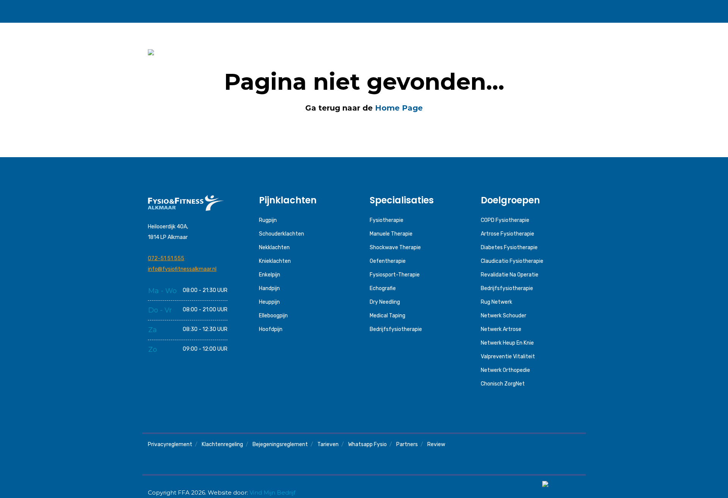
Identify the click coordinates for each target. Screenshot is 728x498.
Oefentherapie (388, 261)
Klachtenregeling (222, 444)
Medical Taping (387, 315)
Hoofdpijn (270, 329)
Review (436, 444)
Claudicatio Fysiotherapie (512, 261)
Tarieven (328, 444)
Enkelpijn (269, 275)
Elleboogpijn (273, 315)
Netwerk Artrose (501, 329)
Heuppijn (269, 302)
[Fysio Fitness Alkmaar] (185, 11)
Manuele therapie (391, 234)
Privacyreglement (170, 444)
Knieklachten (275, 261)
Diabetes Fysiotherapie (509, 247)
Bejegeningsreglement (280, 444)
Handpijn (269, 288)
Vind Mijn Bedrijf (272, 492)
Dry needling (385, 302)
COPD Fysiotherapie (505, 220)
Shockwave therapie (395, 247)
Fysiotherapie (386, 220)
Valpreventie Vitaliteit (508, 356)
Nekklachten (274, 247)
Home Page (399, 107)
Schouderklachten (281, 234)
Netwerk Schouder (503, 315)
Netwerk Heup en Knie (507, 343)
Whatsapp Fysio (367, 444)
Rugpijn (268, 220)
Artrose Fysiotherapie (507, 234)
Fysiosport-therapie (395, 275)
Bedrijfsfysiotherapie (396, 329)
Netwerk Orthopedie (505, 370)
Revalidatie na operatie (509, 275)
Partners (407, 444)
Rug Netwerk (496, 302)
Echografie (383, 288)
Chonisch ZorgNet (503, 384)
